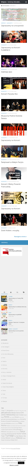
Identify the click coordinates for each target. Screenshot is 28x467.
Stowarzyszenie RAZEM (14, 434)
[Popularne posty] (11, 292)
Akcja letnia (22, 410)
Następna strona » (20, 236)
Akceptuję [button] (21, 463)
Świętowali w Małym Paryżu (12, 162)
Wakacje (5, 401)
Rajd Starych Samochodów (21, 425)
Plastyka (8, 425)
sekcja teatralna (17, 431)
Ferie (4, 357)
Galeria (4, 361)
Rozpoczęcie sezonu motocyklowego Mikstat (11, 427)
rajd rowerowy (12, 425)
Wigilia (24, 438)
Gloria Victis (21, 417)
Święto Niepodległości (8, 387)
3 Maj (2, 410)
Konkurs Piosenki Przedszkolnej (9, 421)
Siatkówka (3, 434)
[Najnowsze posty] (4, 292)
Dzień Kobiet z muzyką (10, 230)
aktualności (6, 412)
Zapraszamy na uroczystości (12, 25)
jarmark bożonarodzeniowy (9, 419)
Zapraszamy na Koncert (10, 140)
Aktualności (5, 343)
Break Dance (6, 350)
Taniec (4, 390)
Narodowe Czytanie (14, 423)
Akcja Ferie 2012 (16, 410)
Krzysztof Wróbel (15, 448)
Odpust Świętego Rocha (9, 376)
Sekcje (4, 379)
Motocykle (3, 423)
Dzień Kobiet (19, 415)
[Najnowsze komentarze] (17, 292)
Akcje (25, 410)
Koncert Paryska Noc (9, 94)
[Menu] (26, 2)
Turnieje (10, 296)
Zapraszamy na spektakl (14, 314)
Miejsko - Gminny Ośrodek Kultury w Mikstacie (11, 2)
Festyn (17, 417)
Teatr (9, 312)
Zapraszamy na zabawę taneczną (17, 306)
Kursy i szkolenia (7, 372)
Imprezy (3, 23)
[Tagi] (23, 292)
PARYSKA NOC (6, 72)
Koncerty (10, 23)
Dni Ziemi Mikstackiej (8, 354)
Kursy (20, 421)
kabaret (18, 419)
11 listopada (9, 410)
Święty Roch (14, 440)
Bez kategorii (6, 347)
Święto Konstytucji (7, 383)
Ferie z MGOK (11, 417)
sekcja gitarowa (10, 431)
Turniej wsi (13, 438)
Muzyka (8, 423)
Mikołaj (22, 421)
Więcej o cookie (14, 465)
